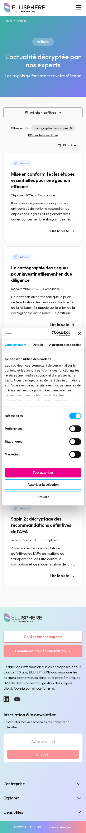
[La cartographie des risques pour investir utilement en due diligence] (43, 290)
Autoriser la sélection (43, 484)
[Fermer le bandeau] (79, 333)
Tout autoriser (43, 472)
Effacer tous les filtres (43, 135)
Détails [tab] (38, 344)
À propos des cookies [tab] (65, 344)
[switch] (75, 428)
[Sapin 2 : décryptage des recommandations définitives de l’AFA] (43, 542)
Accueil (8, 20)
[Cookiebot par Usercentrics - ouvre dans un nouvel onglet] (52, 333)
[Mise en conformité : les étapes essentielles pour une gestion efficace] (43, 197)
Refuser (43, 497)
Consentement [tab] (15, 344)
